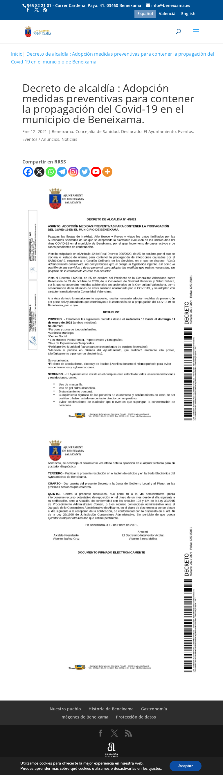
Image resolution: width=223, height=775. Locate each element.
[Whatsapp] (51, 172)
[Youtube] (96, 172)
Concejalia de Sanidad (97, 131)
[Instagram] (73, 172)
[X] (39, 172)
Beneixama (62, 131)
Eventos (185, 131)
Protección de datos (136, 717)
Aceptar (185, 766)
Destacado (131, 131)
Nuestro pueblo (65, 709)
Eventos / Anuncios (40, 139)
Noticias (69, 139)
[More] (107, 172)
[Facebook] (28, 172)
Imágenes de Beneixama (84, 717)
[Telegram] (62, 172)
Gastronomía (154, 709)
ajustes (155, 768)
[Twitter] (85, 172)
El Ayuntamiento (160, 131)
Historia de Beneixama (111, 709)
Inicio (17, 54)
